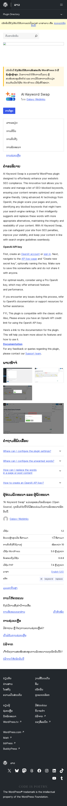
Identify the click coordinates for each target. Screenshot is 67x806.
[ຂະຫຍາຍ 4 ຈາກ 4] (59, 407)
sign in (47, 254)
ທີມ (36, 684)
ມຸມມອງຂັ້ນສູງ (10, 587)
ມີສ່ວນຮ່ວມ (41, 705)
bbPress (9, 743)
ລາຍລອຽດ (12, 122)
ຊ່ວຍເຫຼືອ (8, 710)
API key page (29, 258)
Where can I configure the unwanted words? (28, 461)
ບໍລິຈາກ (40, 716)
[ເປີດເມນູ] (62, 4)
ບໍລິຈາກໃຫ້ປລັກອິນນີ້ (13, 658)
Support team (33, 353)
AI (41, 579)
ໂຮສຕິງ (6, 689)
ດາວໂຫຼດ (9, 110)
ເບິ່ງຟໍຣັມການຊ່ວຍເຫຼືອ (14, 635)
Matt (7, 737)
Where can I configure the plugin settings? (27, 451)
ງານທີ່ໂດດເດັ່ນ (42, 678)
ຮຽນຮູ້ (6, 705)
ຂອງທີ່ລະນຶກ (43, 721)
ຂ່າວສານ (8, 684)
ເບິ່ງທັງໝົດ (58, 611)
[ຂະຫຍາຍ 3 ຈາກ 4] (28, 389)
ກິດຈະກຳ (40, 710)
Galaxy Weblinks (35, 99)
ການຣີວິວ (11, 131)
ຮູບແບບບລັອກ (42, 694)
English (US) (57, 571)
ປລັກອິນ (39, 689)
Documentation (12, 344)
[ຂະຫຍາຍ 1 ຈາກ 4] (28, 372)
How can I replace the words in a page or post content (20, 471)
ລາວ (12, 763)
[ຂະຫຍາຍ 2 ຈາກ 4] (59, 372)
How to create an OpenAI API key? (23, 482)
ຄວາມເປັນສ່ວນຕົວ (12, 694)
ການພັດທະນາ (13, 147)
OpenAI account (30, 254)
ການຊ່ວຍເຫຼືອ (13, 155)
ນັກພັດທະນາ (9, 716)
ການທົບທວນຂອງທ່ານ (14, 611)
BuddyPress (11, 748)
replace (59, 579)
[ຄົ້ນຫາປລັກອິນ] (36, 36)
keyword (49, 579)
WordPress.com (13, 732)
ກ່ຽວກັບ (7, 678)
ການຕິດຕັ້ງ (11, 139)
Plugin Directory (11, 14)
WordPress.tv (12, 721)
